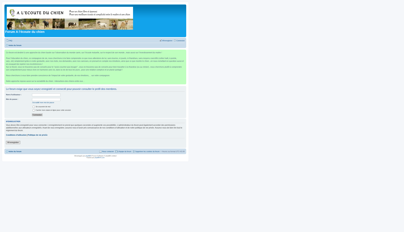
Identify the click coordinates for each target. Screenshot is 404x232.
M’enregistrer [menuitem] (167, 41)
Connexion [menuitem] (180, 41)
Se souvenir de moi (42, 107)
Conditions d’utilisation (16, 135)
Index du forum (15, 151)
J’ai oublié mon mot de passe (43, 102)
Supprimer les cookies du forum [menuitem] (147, 151)
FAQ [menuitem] (10, 41)
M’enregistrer (13, 142)
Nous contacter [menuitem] (108, 151)
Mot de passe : (12, 99)
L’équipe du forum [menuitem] (124, 151)
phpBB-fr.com (99, 157)
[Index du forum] (70, 17)
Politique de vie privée (38, 135)
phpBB (88, 156)
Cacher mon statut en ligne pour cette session (53, 110)
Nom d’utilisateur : (13, 95)
